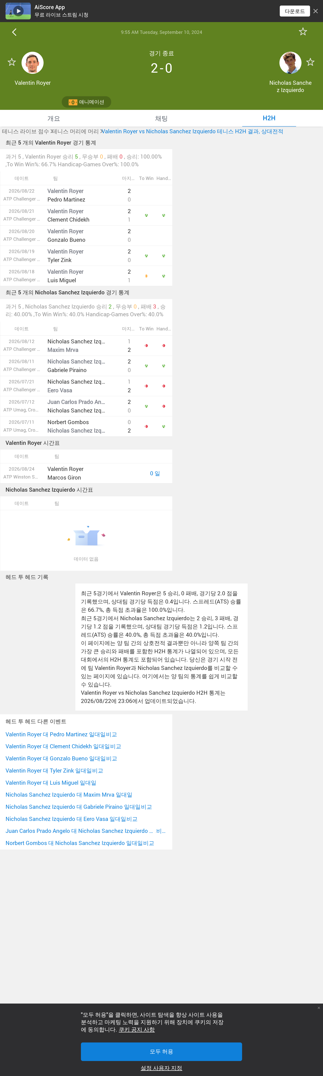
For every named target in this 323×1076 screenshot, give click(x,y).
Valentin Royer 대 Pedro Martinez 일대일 (56, 734)
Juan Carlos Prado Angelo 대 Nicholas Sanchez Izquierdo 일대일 (81, 830)
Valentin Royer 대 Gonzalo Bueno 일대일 (56, 758)
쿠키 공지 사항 (137, 1029)
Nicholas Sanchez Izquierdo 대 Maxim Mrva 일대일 (69, 794)
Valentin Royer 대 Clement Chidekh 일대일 (58, 746)
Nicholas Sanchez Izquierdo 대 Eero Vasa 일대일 (66, 818)
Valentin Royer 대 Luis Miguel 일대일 (51, 782)
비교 (111, 734)
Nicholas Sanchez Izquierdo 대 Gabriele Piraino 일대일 (73, 806)
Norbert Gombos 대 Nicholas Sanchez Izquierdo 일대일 (74, 843)
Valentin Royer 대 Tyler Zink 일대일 (49, 770)
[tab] (54, 118)
